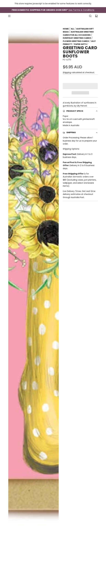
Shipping (67, 72)
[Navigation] (9, 16)
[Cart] (96, 16)
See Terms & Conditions (81, 10)
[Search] (90, 16)
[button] (80, 86)
